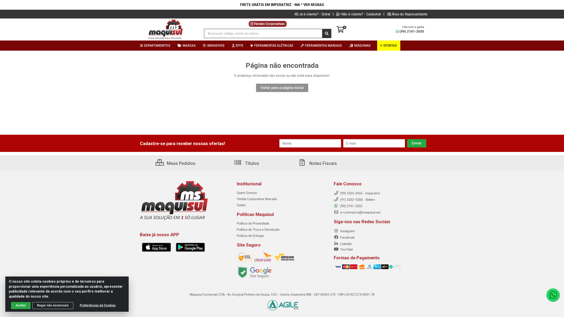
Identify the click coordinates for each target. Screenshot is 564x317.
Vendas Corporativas (269, 24)
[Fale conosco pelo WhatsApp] (553, 295)
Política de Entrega (250, 236)
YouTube (346, 249)
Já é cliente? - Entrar (314, 14)
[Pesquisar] (326, 33)
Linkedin (345, 244)
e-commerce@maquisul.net (359, 212)
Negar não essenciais (53, 305)
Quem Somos (247, 193)
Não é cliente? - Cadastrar (361, 14)
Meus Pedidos (180, 163)
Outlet (241, 205)
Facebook (346, 238)
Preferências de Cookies (98, 305)
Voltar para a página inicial (282, 88)
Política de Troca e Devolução (258, 230)
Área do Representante (409, 14)
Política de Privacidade (253, 223)
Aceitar (21, 305)
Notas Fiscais (322, 163)
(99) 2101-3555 (411, 31)
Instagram (347, 231)
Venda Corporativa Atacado (257, 199)
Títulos (251, 163)
